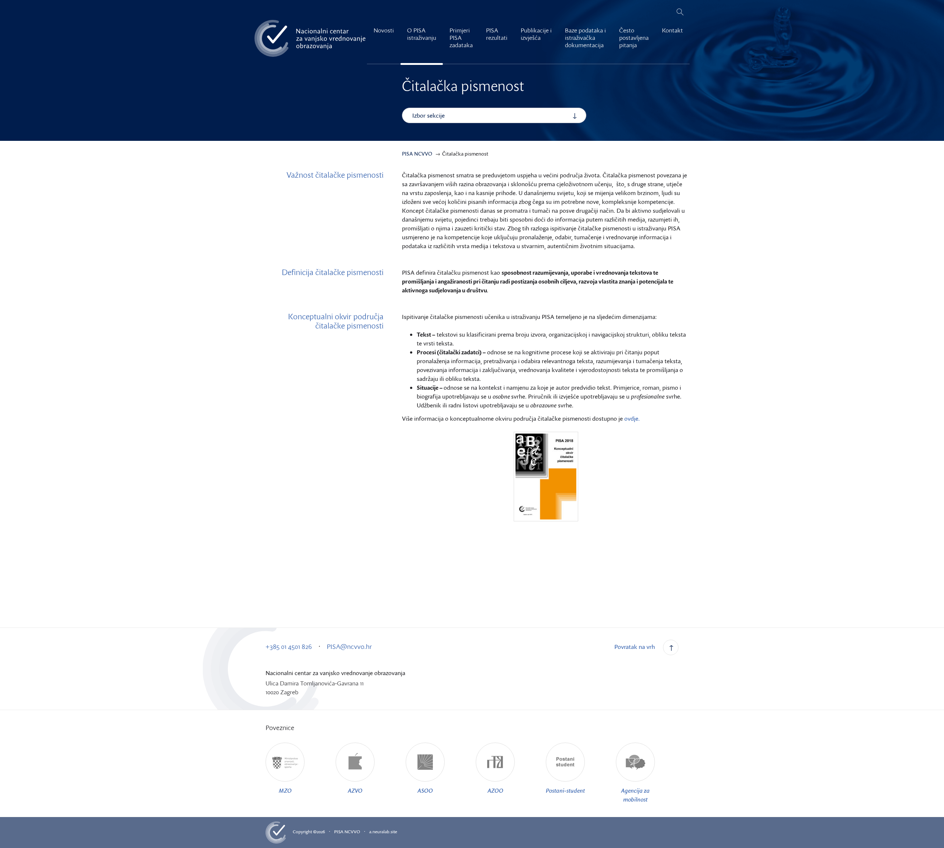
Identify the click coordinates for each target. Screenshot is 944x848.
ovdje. (632, 418)
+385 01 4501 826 (289, 646)
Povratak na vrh (634, 647)
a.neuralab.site (383, 831)
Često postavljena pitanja (634, 37)
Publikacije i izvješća (536, 34)
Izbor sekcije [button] (428, 115)
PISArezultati (496, 34)
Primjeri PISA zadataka (461, 37)
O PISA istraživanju (421, 34)
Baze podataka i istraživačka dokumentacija (585, 37)
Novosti (384, 30)
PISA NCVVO (347, 831)
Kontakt (672, 30)
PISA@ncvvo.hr (349, 646)
